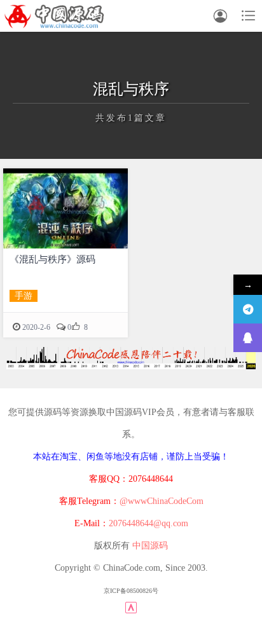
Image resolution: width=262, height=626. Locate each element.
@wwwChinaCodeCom (161, 501)
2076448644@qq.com (148, 523)
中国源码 (150, 545)
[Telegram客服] (247, 309)
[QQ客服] (247, 337)
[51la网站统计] (131, 606)
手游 (23, 296)
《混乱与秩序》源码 (52, 259)
